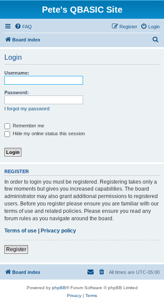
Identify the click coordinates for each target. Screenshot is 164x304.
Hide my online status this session (48, 133)
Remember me (27, 125)
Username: (16, 72)
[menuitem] (23, 26)
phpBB (59, 287)
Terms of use (20, 231)
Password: (16, 92)
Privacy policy (58, 231)
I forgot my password (26, 108)
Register (16, 249)
